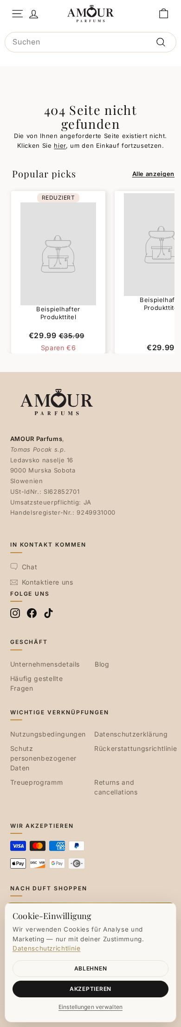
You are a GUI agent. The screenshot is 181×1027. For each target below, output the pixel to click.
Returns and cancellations (115, 787)
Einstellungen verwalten (90, 1006)
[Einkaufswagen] (164, 13)
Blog (102, 664)
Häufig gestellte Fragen (36, 683)
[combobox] (90, 42)
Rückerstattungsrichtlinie (135, 748)
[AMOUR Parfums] (90, 13)
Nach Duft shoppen (48, 888)
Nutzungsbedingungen (48, 734)
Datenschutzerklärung (131, 734)
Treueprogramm (36, 782)
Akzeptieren (90, 988)
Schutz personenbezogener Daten (43, 758)
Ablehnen (90, 968)
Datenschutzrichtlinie (47, 948)
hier (60, 145)
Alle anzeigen (153, 173)
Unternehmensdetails (45, 664)
